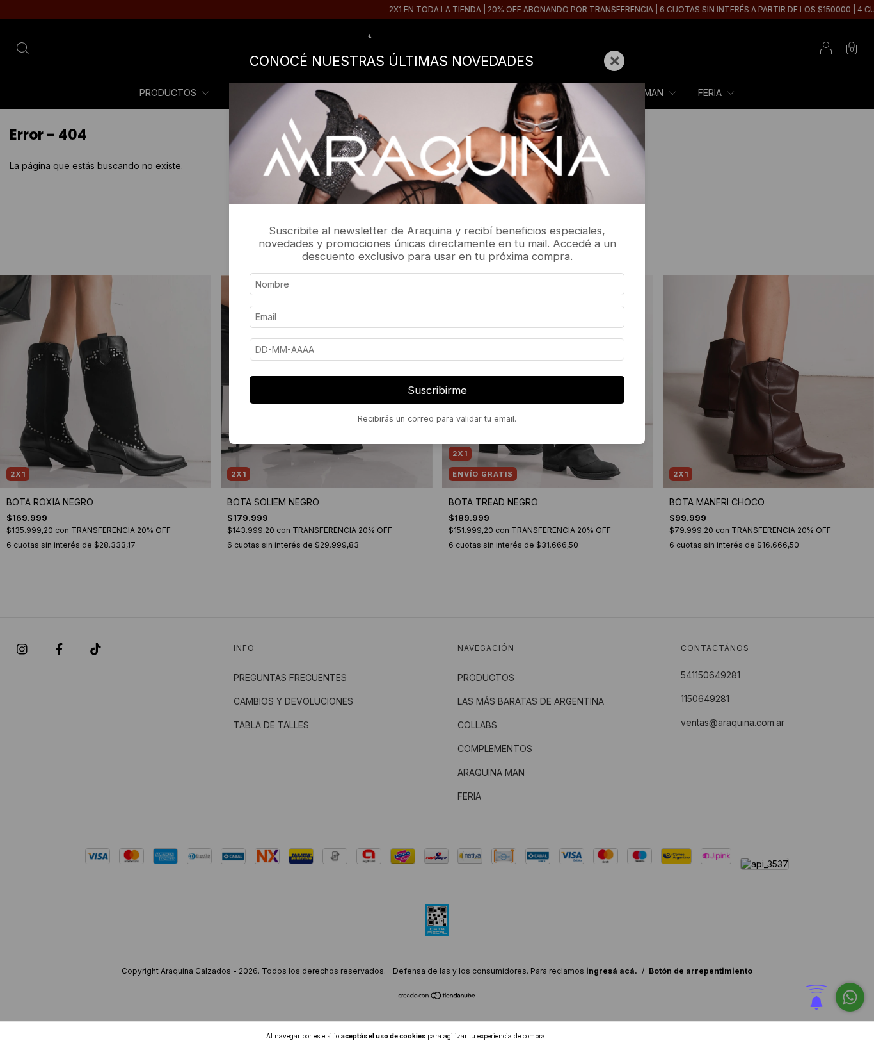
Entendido (582, 1036)
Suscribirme (437, 390)
